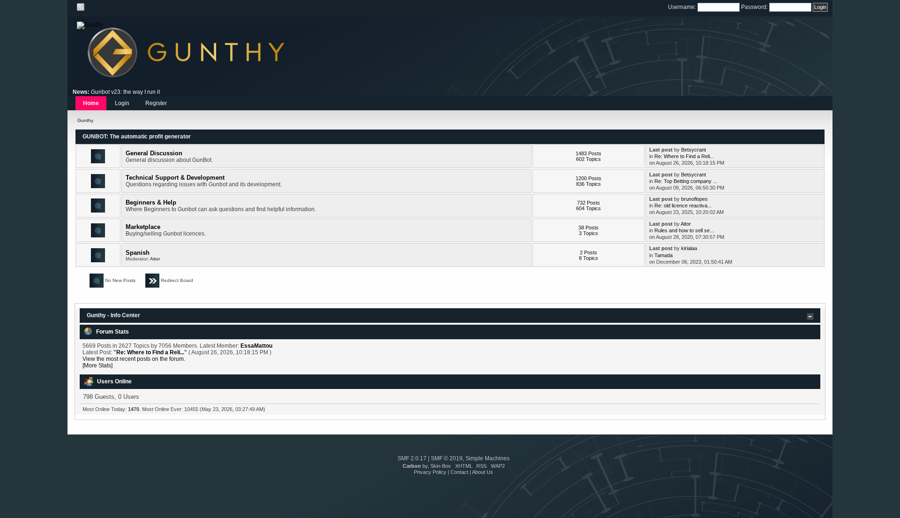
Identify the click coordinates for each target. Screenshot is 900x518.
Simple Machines (487, 458)
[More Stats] (97, 365)
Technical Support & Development (175, 177)
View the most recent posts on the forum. (133, 359)
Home (91, 103)
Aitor (686, 224)
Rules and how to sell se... (684, 230)
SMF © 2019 (447, 458)
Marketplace (143, 226)
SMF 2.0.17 (412, 458)
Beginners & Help (151, 202)
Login (122, 103)
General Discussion (154, 153)
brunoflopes (694, 199)
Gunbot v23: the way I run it (125, 92)
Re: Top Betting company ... (685, 181)
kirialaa (689, 248)
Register (156, 103)
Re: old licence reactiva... (683, 205)
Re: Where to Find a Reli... (684, 156)
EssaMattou (256, 346)
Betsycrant (693, 149)
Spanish (138, 252)
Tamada (663, 255)
